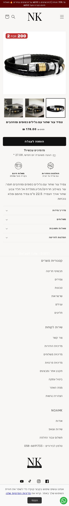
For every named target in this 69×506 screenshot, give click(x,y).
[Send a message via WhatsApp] (63, 500)
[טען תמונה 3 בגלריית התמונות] (13, 107)
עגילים (59, 304)
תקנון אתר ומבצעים (51, 371)
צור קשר (58, 337)
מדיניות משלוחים (53, 354)
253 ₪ (41, 129)
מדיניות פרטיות (54, 362)
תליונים (58, 312)
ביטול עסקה (56, 379)
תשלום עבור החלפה (51, 437)
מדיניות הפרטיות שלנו (18, 493)
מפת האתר (56, 387)
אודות (59, 420)
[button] (62, 16)
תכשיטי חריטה (54, 271)
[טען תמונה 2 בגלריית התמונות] (34, 107)
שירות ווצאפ (56, 429)
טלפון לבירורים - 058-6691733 (43, 445)
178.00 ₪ (29, 129)
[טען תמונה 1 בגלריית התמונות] (55, 107)
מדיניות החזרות (53, 346)
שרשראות (57, 296)
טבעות (59, 287)
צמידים (59, 279)
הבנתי (34, 500)
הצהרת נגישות (54, 396)
